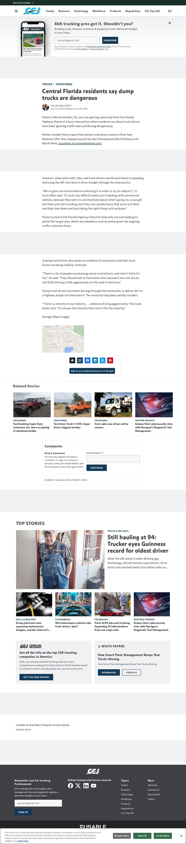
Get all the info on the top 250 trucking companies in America (48, 655)
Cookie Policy (23, 841)
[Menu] (16, 11)
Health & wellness (118, 531)
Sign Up (23, 812)
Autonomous (62, 619)
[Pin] (110, 360)
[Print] (72, 360)
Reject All (142, 836)
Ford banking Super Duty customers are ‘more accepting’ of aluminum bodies (31, 427)
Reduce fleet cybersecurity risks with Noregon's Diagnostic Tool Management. (154, 427)
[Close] (181, 836)
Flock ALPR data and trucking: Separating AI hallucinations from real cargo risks (112, 626)
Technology (101, 619)
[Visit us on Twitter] (78, 785)
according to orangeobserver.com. (80, 143)
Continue (96, 467)
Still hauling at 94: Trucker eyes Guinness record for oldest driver (138, 544)
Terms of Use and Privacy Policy (99, 46)
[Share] (87, 360)
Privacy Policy (82, 49)
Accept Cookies (162, 836)
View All (131, 672)
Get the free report (36, 677)
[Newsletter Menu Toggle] (169, 11)
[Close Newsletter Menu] (169, 23)
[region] (93, 836)
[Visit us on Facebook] (70, 785)
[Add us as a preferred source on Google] (80, 360)
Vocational (64, 84)
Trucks (47, 84)
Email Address (94, 453)
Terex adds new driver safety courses (111, 425)
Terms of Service (97, 49)
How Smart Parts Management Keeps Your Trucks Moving (129, 657)
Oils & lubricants (26, 619)
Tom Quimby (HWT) (61, 105)
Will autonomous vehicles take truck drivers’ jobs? (73, 624)
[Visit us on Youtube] (93, 785)
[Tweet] (102, 360)
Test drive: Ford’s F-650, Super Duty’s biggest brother (72, 425)
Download (109, 672)
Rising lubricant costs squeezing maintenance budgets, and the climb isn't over (32, 626)
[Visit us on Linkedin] (86, 785)
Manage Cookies (122, 836)
